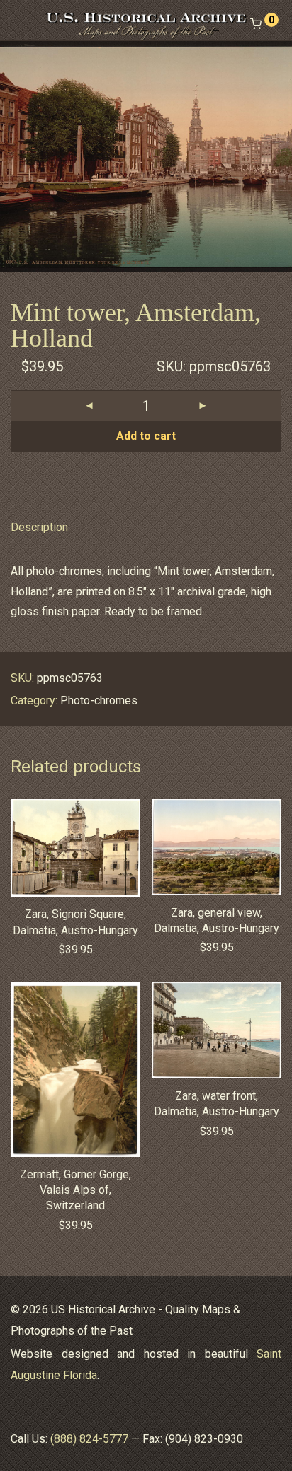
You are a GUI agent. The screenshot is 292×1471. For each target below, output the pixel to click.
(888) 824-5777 (89, 1439)
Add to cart (146, 436)
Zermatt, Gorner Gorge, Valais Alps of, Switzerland (75, 1190)
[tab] (146, 528)
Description (39, 527)
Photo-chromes (98, 700)
